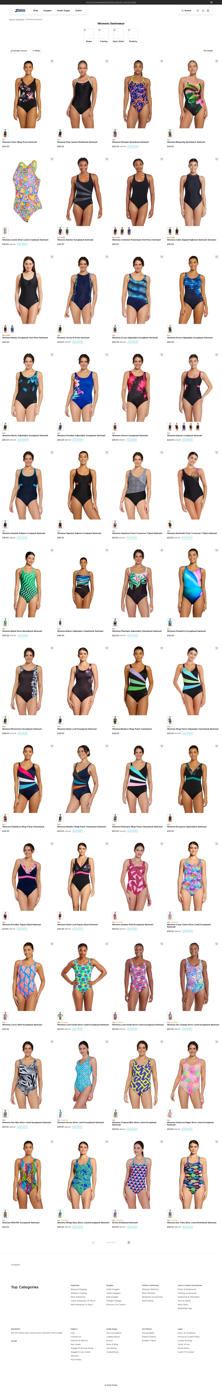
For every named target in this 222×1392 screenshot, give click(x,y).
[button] (211, 2)
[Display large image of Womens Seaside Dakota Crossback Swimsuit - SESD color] (5, 524)
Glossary (75, 1356)
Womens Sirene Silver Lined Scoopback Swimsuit (80, 1122)
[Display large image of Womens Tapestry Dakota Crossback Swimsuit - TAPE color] (60, 524)
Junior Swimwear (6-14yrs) (83, 1301)
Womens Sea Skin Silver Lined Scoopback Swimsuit (26, 1122)
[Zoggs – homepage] (20, 11)
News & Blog (112, 1344)
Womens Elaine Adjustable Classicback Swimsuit (80, 631)
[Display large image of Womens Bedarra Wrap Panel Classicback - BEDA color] (115, 720)
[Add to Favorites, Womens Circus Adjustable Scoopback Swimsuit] (162, 257)
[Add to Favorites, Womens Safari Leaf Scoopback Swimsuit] (107, 648)
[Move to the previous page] (93, 1242)
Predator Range (113, 1301)
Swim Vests (183, 1305)
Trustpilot (15, 1265)
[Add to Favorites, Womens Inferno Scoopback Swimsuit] (162, 355)
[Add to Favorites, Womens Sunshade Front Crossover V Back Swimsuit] (217, 452)
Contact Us (76, 1337)
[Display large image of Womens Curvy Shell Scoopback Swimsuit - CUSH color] (5, 1016)
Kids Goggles (112, 1297)
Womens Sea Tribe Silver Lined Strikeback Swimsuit (191, 1223)
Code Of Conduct (186, 1352)
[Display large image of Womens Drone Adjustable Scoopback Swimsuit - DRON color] (170, 329)
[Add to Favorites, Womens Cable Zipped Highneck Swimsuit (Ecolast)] (217, 159)
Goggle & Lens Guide (80, 1352)
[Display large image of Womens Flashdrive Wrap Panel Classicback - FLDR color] (5, 818)
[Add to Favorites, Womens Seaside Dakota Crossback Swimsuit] (52, 452)
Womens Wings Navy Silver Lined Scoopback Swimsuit (83, 1223)
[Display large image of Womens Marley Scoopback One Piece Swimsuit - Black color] (5, 329)
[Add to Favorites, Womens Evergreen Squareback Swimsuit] (217, 746)
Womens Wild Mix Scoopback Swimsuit (20, 1223)
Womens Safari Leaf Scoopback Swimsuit (77, 729)
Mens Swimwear (78, 1297)
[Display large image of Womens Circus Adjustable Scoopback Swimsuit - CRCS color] (115, 329)
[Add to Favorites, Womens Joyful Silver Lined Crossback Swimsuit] (52, 159)
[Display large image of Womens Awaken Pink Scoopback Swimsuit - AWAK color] (115, 916)
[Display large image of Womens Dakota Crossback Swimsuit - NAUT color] (184, 427)
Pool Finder (76, 1360)
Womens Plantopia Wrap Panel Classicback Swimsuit (137, 827)
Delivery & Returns (79, 1341)
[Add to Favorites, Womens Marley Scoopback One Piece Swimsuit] (52, 257)
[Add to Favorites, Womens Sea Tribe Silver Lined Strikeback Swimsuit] (217, 1142)
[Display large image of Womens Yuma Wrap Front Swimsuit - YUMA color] (5, 133)
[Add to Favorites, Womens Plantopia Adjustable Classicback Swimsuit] (162, 550)
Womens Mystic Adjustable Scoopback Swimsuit (25, 436)
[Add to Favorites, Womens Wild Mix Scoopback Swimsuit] (52, 1142)
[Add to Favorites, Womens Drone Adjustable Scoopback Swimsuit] (217, 257)
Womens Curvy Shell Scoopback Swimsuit (22, 1025)
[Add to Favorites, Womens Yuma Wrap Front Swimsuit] (52, 61)
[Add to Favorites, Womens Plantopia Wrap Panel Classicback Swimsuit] (162, 746)
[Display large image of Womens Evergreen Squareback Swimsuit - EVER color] (170, 818)
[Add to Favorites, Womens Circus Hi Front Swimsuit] (107, 257)
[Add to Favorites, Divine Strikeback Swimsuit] (162, 1142)
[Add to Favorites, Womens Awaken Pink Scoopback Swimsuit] (162, 844)
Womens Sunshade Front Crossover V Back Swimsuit (192, 533)
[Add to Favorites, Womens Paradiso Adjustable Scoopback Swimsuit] (107, 355)
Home (11, 19)
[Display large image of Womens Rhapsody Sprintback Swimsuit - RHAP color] (170, 133)
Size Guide (75, 1344)
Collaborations (113, 1337)
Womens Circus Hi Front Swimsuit (73, 338)
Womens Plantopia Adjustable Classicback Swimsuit (137, 631)
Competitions (112, 1352)
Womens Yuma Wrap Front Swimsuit (19, 142)
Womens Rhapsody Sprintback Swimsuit (186, 142)
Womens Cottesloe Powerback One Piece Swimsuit (136, 240)
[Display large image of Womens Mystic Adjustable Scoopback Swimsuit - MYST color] (5, 427)
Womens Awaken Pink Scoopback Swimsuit (132, 925)
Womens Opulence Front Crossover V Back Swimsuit (137, 533)
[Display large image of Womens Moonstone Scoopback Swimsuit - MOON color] (5, 720)
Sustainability (148, 1333)
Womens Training (79, 1293)
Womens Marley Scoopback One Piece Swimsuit (25, 338)
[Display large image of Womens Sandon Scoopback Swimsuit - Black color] (60, 231)
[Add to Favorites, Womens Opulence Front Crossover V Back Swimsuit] (162, 452)
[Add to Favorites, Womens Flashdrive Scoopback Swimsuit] (217, 550)
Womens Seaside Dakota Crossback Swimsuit (23, 533)
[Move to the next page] (129, 1242)
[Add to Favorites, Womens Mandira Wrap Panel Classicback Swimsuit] (107, 746)
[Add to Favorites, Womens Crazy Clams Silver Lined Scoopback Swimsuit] (217, 844)
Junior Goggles (113, 1293)
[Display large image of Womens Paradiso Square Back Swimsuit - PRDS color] (5, 916)
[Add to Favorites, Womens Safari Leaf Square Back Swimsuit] (107, 844)
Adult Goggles (113, 1289)
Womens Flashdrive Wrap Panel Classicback (23, 827)
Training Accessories (187, 1293)
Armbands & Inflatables (189, 1297)
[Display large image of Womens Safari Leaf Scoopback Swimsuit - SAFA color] (60, 720)
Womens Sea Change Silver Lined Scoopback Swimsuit (193, 1025)
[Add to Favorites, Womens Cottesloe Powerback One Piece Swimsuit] (162, 159)
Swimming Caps (185, 1308)
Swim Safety (147, 1301)
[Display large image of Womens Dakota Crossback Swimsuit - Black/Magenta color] (170, 427)
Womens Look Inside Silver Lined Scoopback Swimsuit (83, 1025)
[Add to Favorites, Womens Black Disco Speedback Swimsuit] (52, 550)
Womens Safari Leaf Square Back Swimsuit (77, 925)
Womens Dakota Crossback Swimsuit (184, 436)
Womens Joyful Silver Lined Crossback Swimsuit (25, 240)
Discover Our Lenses (115, 1305)
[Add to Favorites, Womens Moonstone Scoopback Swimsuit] (52, 648)
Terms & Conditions (187, 1333)
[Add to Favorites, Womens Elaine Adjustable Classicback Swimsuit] (107, 550)
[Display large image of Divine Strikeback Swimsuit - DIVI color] (115, 1214)
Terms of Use (184, 1344)
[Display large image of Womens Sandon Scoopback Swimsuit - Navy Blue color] (67, 231)
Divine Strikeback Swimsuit (125, 1223)
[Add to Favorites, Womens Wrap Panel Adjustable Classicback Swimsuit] (217, 648)
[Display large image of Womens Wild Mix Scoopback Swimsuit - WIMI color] (5, 1214)
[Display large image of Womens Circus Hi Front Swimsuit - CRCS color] (60, 329)
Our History (111, 1348)
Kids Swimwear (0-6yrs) (82, 1305)
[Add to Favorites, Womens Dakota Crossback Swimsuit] (217, 355)
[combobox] (19, 50)
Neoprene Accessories (152, 1297)
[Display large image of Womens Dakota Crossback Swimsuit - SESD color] (198, 427)
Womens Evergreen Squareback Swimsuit (187, 827)
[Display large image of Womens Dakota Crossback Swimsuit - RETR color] (191, 427)
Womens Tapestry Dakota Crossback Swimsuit (79, 533)
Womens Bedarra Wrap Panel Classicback (132, 729)
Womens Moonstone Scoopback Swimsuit (22, 729)
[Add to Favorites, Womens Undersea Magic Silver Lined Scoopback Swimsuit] (217, 1042)
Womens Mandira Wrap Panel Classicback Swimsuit (81, 827)
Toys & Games (184, 1301)
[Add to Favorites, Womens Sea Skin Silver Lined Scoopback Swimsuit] (52, 1042)
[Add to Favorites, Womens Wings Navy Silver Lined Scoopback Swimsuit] (107, 1142)
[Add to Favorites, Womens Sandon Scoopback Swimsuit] (107, 159)
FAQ (73, 1333)
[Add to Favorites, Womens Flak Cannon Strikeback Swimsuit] (107, 61)
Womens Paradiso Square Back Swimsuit (21, 925)
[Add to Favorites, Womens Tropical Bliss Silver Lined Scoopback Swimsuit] (162, 1042)
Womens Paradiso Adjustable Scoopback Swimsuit (81, 436)
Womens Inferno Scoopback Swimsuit (130, 436)
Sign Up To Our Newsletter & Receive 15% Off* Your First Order (111, 2)
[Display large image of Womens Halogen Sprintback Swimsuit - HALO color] (115, 133)
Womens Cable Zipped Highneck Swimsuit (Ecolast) (191, 240)
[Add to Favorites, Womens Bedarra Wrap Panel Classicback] (162, 648)
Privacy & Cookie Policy (189, 1337)
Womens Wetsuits (150, 1289)
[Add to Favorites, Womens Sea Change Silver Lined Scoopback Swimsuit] (217, 944)
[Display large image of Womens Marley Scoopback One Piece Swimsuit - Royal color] (12, 329)
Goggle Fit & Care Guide (82, 1348)
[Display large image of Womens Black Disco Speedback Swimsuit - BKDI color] (5, 622)
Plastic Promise (149, 1337)
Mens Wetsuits (148, 1293)
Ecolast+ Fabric (149, 1341)
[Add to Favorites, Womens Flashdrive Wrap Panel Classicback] (52, 746)
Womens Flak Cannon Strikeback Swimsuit (77, 142)
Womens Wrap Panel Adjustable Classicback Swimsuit (193, 729)
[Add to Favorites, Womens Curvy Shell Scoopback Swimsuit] (52, 944)
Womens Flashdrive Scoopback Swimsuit (186, 631)
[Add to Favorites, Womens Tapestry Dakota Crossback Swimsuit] (107, 452)
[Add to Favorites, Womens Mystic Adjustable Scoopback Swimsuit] (52, 355)
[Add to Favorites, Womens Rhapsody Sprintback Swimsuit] (217, 61)
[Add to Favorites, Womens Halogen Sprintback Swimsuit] (162, 61)
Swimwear (20, 19)
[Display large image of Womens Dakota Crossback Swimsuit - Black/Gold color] (177, 427)
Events (109, 1341)
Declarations (183, 1348)
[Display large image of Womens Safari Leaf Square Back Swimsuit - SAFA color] (60, 916)
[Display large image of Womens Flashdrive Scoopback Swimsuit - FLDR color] (170, 622)
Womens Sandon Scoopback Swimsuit (75, 240)
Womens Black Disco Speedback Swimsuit (22, 631)
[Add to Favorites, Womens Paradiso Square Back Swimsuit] (52, 844)
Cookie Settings (185, 1341)
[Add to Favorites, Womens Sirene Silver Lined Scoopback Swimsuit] (107, 1042)
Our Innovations (113, 1333)
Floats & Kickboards (187, 1289)
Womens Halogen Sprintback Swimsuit (130, 142)
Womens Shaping (79, 1289)
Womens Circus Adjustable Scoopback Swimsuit (135, 338)
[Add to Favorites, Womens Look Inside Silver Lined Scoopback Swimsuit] (107, 944)
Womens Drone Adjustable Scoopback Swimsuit (190, 338)
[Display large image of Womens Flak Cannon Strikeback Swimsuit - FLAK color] (60, 133)
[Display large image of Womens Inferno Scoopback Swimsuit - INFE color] (115, 427)
